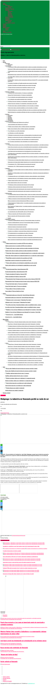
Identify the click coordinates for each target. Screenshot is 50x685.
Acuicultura (10, 11)
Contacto (4, 679)
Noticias (4, 4)
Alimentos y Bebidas (9, 9)
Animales (7, 10)
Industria (19, 535)
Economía (7, 18)
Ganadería (7, 19)
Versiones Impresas (6, 678)
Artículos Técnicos (9, 17)
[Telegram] (25, 449)
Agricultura (7, 5)
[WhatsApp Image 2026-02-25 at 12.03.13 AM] (14, 611)
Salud (4, 31)
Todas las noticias (6, 677)
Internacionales (8, 20)
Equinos (9, 12)
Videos (6, 29)
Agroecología (8, 7)
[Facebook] (25, 447)
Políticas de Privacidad (7, 681)
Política (4, 24)
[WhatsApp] (25, 445)
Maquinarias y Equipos (10, 22)
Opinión (4, 26)
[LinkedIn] (25, 453)
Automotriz (10, 6)
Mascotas (10, 14)
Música (6, 28)
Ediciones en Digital (7, 32)
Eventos (4, 25)
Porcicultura (10, 16)
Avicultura (10, 13)
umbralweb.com (31, 683)
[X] (25, 451)
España (9, 21)
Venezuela (23, 535)
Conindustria (14, 535)
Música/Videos (6, 27)
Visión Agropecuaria (4, 412)
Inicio (4, 3)
